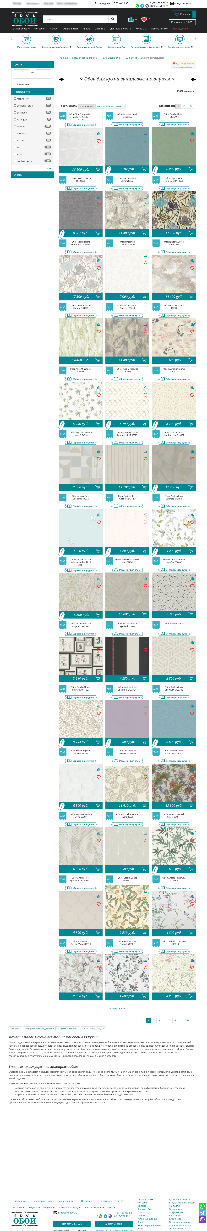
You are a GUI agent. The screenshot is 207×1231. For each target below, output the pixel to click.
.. (180, 1020)
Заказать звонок (114, 1223)
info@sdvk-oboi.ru (184, 3)
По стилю (105, 1201)
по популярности (87, 106)
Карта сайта (176, 1215)
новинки (110, 106)
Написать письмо (72, 1223)
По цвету (33, 1207)
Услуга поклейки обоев (182, 1202)
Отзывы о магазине (180, 1222)
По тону (17, 1207)
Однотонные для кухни (93, 1028)
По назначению (67, 1201)
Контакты (141, 28)
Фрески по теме (93, 1207)
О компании (176, 1209)
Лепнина (100, 28)
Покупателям (158, 28)
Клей (140, 1222)
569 (187, 1020)
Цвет (110, 1207)
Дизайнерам (176, 1218)
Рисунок (48, 1207)
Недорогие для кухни (68, 1028)
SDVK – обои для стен (24, 19)
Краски (87, 28)
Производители (23, 91)
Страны (18, 174)
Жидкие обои (70, 28)
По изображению (42, 1201)
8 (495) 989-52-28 (159, 2)
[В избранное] (99, 140)
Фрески (54, 28)
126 (190, 106)
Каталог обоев (19, 28)
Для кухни (15, 1028)
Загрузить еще (117, 1008)
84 (184, 106)
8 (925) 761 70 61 (159, 5)
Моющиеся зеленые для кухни (39, 1028)
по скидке (120, 106)
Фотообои (39, 28)
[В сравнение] (99, 133)
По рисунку (87, 1201)
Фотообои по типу (68, 1207)
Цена (17, 64)
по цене (100, 106)
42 (178, 106)
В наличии (22, 84)
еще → (47, 168)
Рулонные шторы (147, 1218)
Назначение (20, 1201)
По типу (120, 1201)
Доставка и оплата (120, 28)
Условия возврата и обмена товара (180, 1227)
